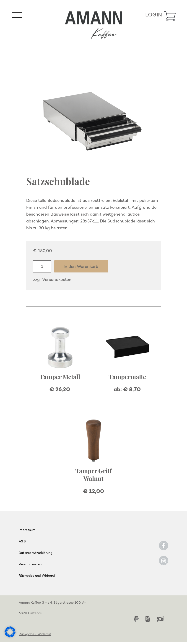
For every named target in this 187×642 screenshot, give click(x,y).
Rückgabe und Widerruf (37, 576)
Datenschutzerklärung (35, 553)
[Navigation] (17, 16)
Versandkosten (56, 280)
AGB (22, 542)
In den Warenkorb (81, 266)
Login (153, 15)
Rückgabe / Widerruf (35, 634)
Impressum (27, 530)
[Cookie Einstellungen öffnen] (10, 636)
